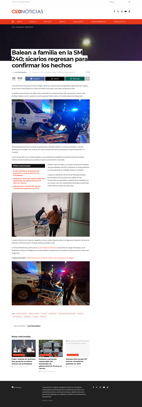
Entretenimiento (98, 21)
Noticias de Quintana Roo (67, 313)
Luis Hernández (20, 72)
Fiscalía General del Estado (47, 248)
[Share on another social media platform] (87, 79)
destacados (52, 313)
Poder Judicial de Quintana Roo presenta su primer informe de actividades (26, 173)
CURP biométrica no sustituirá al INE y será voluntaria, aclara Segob (50, 258)
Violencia (43, 316)
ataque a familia (21, 313)
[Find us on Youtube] (126, 11)
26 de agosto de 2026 (20, 366)
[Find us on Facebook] (114, 11)
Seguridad (27, 316)
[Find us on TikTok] (129, 11)
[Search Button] (129, 2)
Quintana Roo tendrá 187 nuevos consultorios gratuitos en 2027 (76, 361)
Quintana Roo (20, 27)
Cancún (44, 313)
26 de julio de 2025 (37, 72)
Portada (80, 313)
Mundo (62, 21)
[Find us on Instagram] (122, 11)
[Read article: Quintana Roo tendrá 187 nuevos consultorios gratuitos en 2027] (78, 348)
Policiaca (61, 72)
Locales (32, 21)
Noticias (47, 21)
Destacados (78, 21)
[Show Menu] (13, 21)
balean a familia (34, 313)
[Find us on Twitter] (118, 11)
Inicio (19, 21)
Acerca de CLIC (119, 21)
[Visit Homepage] (27, 11)
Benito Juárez (29, 27)
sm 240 (35, 316)
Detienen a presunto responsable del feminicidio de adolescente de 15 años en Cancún (28, 181)
